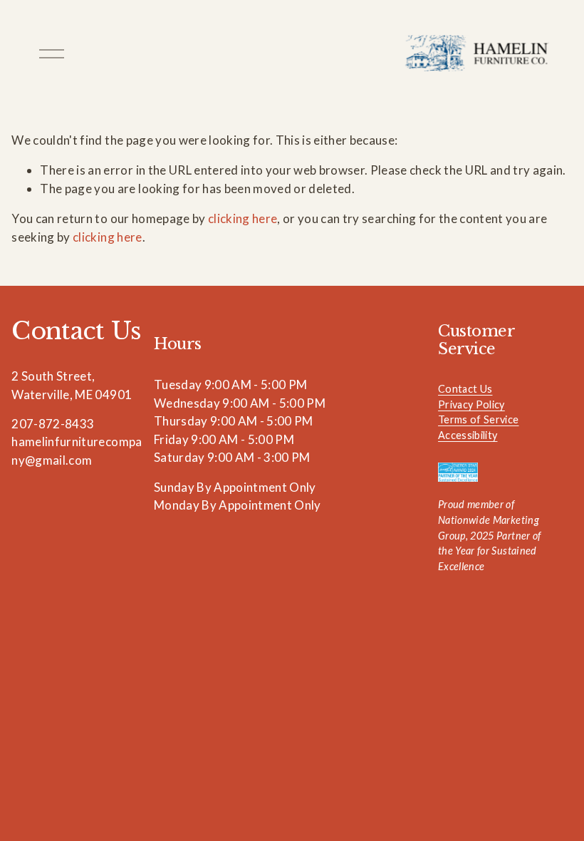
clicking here (242, 218)
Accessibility (467, 435)
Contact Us (465, 389)
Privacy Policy (471, 404)
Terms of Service (478, 419)
